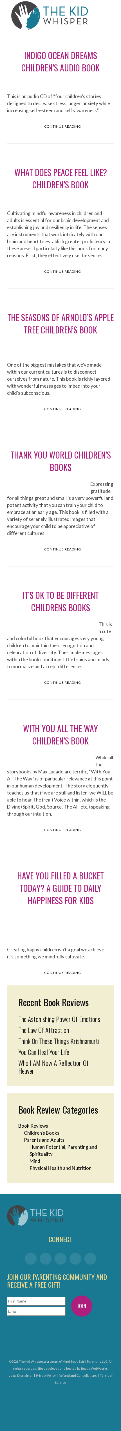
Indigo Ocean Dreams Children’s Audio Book (60, 61)
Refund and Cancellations (78, 1375)
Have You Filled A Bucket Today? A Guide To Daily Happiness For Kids (60, 888)
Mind (35, 1161)
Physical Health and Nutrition (60, 1168)
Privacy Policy (46, 1375)
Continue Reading (62, 126)
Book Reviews (33, 1126)
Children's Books (41, 1133)
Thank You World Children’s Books (60, 460)
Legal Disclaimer (21, 1375)
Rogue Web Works (94, 1368)
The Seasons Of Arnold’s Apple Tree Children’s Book (60, 323)
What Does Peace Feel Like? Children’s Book (60, 178)
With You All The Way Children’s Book (60, 734)
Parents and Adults (44, 1140)
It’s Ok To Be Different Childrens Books (61, 601)
